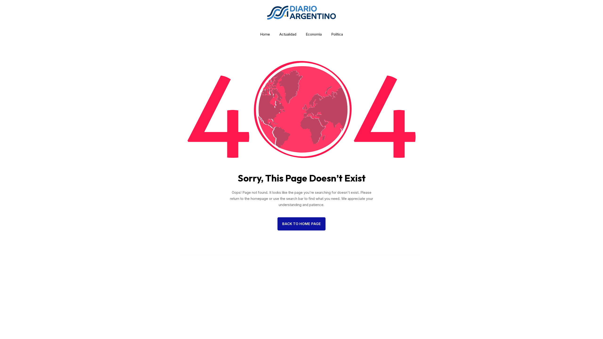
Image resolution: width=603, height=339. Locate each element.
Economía (314, 34)
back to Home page (301, 224)
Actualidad (287, 34)
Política (337, 34)
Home (265, 34)
